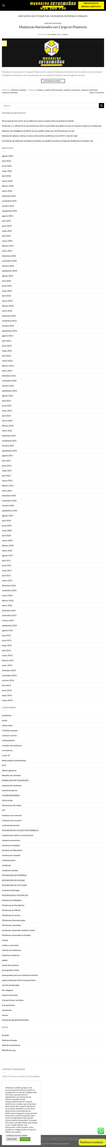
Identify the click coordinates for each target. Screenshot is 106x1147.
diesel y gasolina (9, 770)
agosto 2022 (7, 395)
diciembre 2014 (9, 670)
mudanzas (6, 865)
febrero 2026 (8, 186)
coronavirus (7, 750)
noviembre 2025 (9, 201)
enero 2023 (7, 370)
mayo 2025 (7, 231)
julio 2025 (6, 220)
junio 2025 (7, 226)
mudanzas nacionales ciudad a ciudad (18, 930)
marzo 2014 (7, 700)
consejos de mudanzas (12, 745)
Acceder (5, 1035)
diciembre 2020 (9, 495)
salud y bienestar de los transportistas (19, 980)
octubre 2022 (8, 385)
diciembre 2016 (9, 585)
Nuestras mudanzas (53, 23)
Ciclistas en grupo (10, 730)
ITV (3, 810)
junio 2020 (7, 525)
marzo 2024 (7, 300)
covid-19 (6, 755)
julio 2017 (6, 560)
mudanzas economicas (72, 90)
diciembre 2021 (9, 435)
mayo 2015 (7, 645)
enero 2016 (7, 605)
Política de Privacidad (56, 1138)
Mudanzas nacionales (11, 925)
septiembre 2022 (9, 390)
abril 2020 (6, 535)
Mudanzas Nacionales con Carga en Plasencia (53, 27)
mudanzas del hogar (11, 890)
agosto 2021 (7, 455)
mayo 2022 (7, 410)
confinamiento (8, 740)
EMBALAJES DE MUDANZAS (15, 780)
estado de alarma (9, 790)
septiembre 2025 (9, 211)
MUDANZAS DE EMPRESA (14, 875)
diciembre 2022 (9, 375)
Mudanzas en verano (11, 915)
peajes (5, 960)
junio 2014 (7, 690)
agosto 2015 (7, 630)
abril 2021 (6, 475)
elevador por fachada (11, 775)
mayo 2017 (7, 570)
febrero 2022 (8, 425)
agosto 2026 (7, 156)
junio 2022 (7, 405)
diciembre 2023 (9, 315)
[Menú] (3, 5)
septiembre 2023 (9, 330)
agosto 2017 (7, 555)
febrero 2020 (8, 545)
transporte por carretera (13, 1000)
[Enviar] (101, 105)
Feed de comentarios (11, 1045)
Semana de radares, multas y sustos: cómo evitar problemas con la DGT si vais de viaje (39, 135)
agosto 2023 (7, 335)
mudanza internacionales (53, 90)
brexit (4, 720)
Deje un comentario (97, 92)
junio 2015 (7, 640)
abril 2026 (6, 176)
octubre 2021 (8, 445)
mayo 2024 (7, 291)
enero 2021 (7, 490)
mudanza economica (11, 840)
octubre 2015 (8, 620)
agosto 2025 (7, 216)
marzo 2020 (7, 540)
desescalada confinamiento (14, 760)
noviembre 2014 (9, 675)
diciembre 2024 (9, 256)
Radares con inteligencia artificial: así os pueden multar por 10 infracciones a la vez (38, 131)
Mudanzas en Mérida (11, 910)
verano (5, 1015)
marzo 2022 (7, 420)
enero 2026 (7, 191)
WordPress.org (8, 1050)
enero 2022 (7, 430)
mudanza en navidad (11, 855)
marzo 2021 (7, 480)
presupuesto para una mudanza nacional (20, 975)
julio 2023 (6, 340)
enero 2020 (7, 550)
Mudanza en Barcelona (12, 850)
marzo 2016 (7, 595)
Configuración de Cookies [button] (16, 1135)
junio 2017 (7, 565)
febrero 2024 (8, 306)
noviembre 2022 (9, 380)
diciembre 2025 (9, 196)
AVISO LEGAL (73, 1138)
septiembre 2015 (9, 625)
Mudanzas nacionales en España (16, 935)
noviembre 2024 (9, 260)
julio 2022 (6, 400)
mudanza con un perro (12, 820)
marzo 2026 (7, 181)
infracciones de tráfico (11, 805)
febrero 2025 (8, 245)
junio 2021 (7, 465)
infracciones (7, 800)
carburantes (7, 725)
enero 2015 (7, 665)
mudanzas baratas (10, 870)
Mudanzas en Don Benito (13, 905)
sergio (65, 34)
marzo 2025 (7, 241)
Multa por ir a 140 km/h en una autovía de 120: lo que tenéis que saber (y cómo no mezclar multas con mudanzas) (51, 125)
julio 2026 (6, 161)
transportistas (8, 1005)
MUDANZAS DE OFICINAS (14, 885)
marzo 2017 (7, 580)
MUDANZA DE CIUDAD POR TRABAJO (20, 830)
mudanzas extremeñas (89, 90)
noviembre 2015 (9, 615)
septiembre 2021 (9, 450)
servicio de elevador (11, 985)
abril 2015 (6, 650)
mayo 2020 (7, 530)
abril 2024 (6, 295)
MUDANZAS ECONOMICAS (15, 895)
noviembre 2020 (9, 500)
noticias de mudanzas (11, 950)
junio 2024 (7, 285)
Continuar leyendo (53, 81)
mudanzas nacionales (10, 92)
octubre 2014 (8, 680)
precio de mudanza (10, 965)
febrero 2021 (8, 485)
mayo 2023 (7, 350)
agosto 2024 (7, 275)
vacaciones (7, 1010)
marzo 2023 (7, 360)
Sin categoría (7, 990)
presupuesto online (10, 970)
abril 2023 (6, 355)
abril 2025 (6, 235)
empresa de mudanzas (12, 785)
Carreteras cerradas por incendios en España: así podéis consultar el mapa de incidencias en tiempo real (47, 141)
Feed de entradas (9, 1040)
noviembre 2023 (9, 320)
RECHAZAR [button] (11, 1139)
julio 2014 (6, 685)
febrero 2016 (8, 600)
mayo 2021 (7, 470)
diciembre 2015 (9, 610)
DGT (4, 765)
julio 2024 (6, 281)
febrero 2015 (8, 660)
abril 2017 (6, 575)
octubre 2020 (8, 505)
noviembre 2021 (9, 440)
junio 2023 (7, 345)
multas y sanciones (10, 945)
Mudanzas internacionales (13, 920)
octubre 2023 (8, 325)
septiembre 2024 (9, 270)
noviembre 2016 (9, 590)
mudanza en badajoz (11, 845)
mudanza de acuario (11, 825)
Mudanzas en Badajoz (11, 900)
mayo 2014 (7, 695)
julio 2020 (6, 520)
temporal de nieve (10, 995)
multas (5, 940)
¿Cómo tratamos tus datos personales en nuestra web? (53, 1140)
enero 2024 (7, 310)
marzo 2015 (7, 655)
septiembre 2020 (9, 510)
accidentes (6, 715)
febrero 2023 (8, 365)
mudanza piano (9, 860)
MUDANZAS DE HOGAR (13, 880)
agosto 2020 (7, 515)
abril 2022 (6, 415)
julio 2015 (6, 635)
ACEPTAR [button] (25, 1139)
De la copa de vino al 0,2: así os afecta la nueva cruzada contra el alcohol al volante (38, 121)
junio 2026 (7, 166)
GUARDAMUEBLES (11, 795)
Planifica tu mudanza (91, 1142)
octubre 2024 (8, 266)
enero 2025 (7, 251)
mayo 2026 (7, 171)
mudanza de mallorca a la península (17, 835)
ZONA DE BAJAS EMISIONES (15, 1020)
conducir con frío (9, 735)
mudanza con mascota (12, 815)
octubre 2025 (8, 206)
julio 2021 (6, 460)
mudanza (40, 90)
